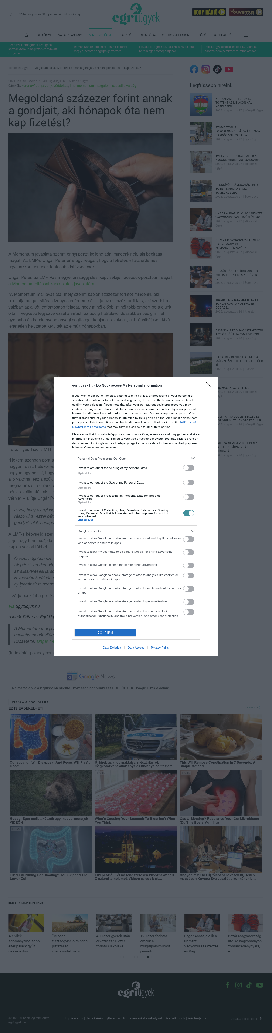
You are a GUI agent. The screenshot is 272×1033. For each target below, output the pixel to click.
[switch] (188, 468)
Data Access (136, 647)
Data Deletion (112, 647)
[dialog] (136, 516)
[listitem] (136, 458)
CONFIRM (105, 632)
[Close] (209, 386)
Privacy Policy (160, 647)
